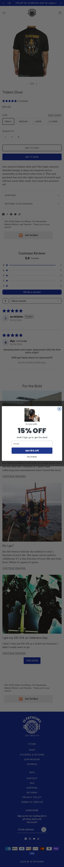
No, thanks (32, 456)
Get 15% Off (32, 450)
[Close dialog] (59, 409)
